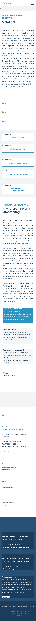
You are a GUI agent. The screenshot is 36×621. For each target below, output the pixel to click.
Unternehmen (14, 611)
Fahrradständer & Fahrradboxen (18, 190)
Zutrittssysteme (25, 613)
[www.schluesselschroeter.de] (7, 3)
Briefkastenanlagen (18, 149)
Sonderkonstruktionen (18, 175)
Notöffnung (19, 616)
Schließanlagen (12, 613)
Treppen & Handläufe (18, 163)
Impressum (5, 451)
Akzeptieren (6, 597)
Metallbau (24, 611)
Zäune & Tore (18, 138)
